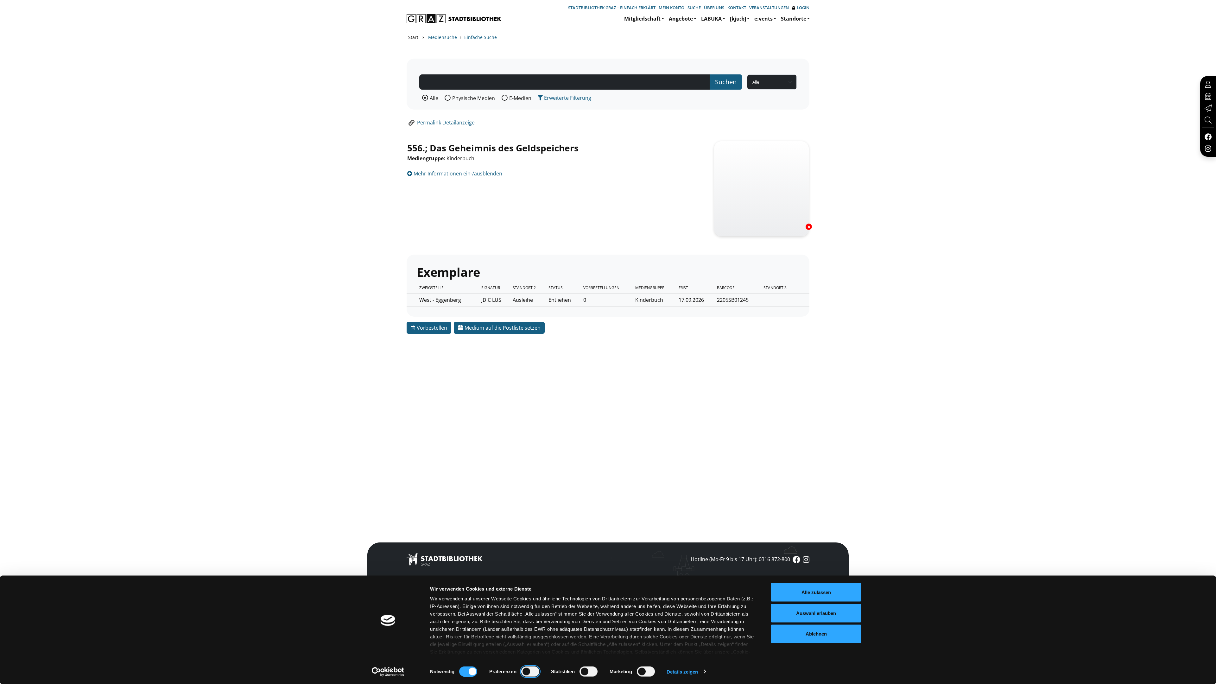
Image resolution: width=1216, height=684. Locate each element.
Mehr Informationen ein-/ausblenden (457, 173)
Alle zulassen (816, 592)
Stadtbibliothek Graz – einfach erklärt (612, 7)
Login (803, 7)
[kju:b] (738, 18)
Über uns (714, 7)
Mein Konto (671, 7)
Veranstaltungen (769, 7)
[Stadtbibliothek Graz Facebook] (1207, 136)
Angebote (681, 18)
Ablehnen (816, 633)
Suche (694, 7)
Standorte (793, 18)
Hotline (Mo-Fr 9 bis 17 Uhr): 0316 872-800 (740, 559)
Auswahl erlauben (816, 613)
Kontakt (736, 7)
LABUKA (711, 18)
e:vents (763, 18)
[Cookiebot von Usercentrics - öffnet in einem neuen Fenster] (388, 671)
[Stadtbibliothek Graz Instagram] (1208, 148)
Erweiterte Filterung (567, 97)
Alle (434, 98)
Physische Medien (473, 98)
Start (413, 37)
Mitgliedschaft (642, 18)
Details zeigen (682, 671)
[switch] (530, 671)
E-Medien (520, 98)
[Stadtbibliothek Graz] (454, 19)
